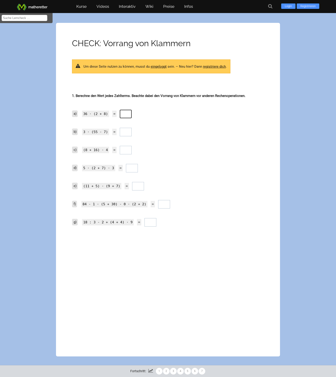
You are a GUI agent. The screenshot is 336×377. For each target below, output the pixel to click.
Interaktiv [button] (127, 6)
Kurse (81, 6)
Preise (168, 6)
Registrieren (308, 6)
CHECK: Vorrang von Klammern (131, 43)
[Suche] (270, 6)
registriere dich (214, 66)
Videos (102, 6)
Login (288, 6)
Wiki (149, 6)
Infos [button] (188, 6)
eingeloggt (159, 66)
